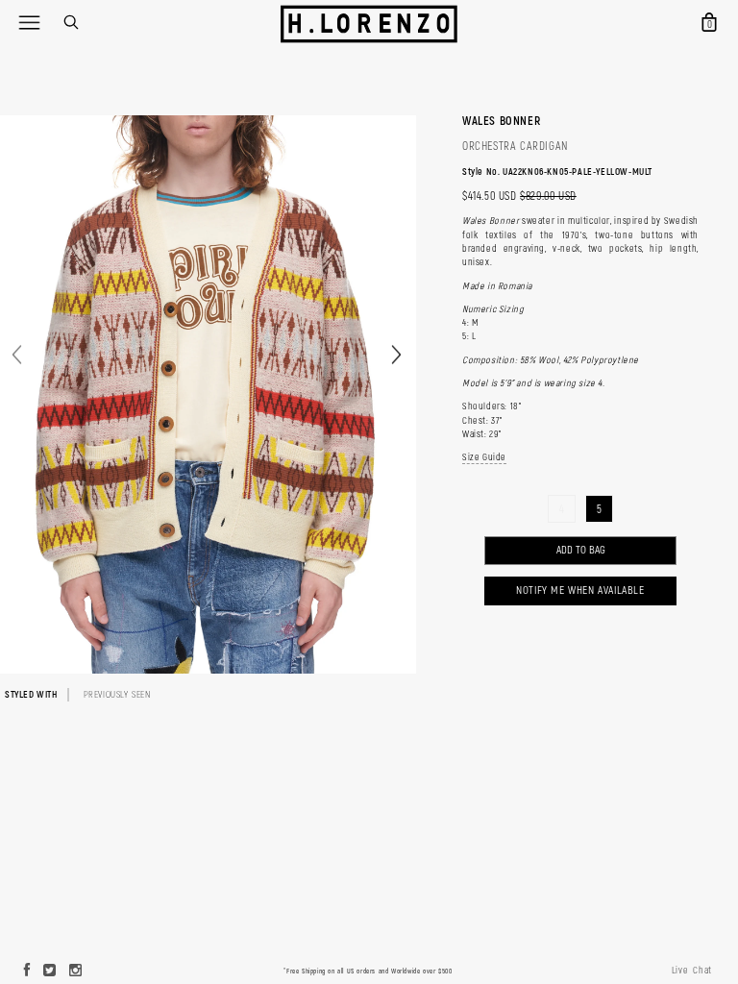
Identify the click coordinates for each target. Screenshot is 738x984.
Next (396, 354)
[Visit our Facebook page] (27, 971)
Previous (17, 354)
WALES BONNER (501, 121)
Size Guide (484, 457)
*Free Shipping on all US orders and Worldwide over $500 (367, 971)
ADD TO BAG (580, 550)
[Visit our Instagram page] (75, 971)
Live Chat (692, 970)
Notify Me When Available (580, 590)
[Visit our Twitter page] (50, 971)
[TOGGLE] (29, 22)
